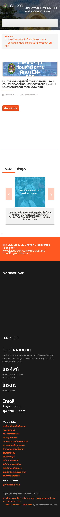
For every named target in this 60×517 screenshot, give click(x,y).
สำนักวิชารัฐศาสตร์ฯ (11, 476)
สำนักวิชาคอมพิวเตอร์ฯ (12, 468)
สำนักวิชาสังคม (9, 453)
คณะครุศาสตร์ (9, 430)
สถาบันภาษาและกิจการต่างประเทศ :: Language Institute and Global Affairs (28, 500)
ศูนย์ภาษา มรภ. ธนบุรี (11, 485)
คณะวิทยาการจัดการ (11, 434)
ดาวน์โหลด (12, 108)
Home (10, 36)
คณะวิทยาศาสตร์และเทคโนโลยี (15, 441)
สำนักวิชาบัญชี (9, 456)
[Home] (14, 5)
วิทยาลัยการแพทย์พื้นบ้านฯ (13, 449)
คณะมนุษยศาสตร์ (10, 437)
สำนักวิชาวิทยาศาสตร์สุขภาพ (14, 472)
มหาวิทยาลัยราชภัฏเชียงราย (14, 426)
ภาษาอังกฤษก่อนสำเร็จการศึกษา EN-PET (27, 39)
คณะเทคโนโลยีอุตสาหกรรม (14, 445)
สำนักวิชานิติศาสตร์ (10, 460)
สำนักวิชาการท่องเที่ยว (12, 464)
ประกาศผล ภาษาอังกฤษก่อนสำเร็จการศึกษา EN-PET (29, 44)
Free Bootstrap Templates (18, 504)
